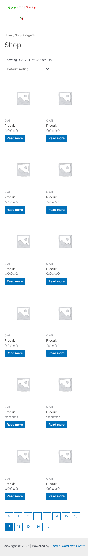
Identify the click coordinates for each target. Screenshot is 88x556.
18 (18, 526)
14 (56, 516)
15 (66, 516)
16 (76, 516)
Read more (15, 138)
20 (38, 526)
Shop (18, 35)
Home (8, 35)
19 (28, 526)
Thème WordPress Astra (68, 546)
